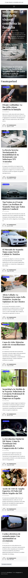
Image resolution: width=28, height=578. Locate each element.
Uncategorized (6, 87)
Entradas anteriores (6, 564)
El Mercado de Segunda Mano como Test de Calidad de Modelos (12, 251)
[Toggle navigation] (14, 6)
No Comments (5, 111)
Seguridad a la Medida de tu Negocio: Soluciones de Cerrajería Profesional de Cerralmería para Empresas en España (13, 394)
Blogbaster (18, 572)
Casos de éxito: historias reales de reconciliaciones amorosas (13, 344)
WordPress (9, 572)
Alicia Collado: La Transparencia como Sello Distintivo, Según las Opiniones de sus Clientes (13, 298)
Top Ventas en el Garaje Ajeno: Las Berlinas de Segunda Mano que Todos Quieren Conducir (13, 70)
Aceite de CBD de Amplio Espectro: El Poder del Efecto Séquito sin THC (13, 491)
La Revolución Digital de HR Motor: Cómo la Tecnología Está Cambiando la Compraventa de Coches (13, 443)
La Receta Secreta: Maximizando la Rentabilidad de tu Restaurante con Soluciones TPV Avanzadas (10, 50)
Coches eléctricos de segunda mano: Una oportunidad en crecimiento (11, 537)
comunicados (7, 30)
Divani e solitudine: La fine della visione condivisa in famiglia (12, 17)
